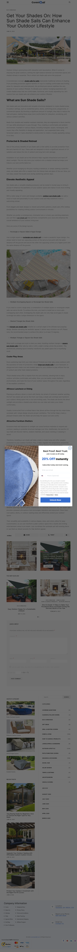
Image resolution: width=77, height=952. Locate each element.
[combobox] (43, 476)
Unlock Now (55, 500)
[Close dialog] (70, 448)
